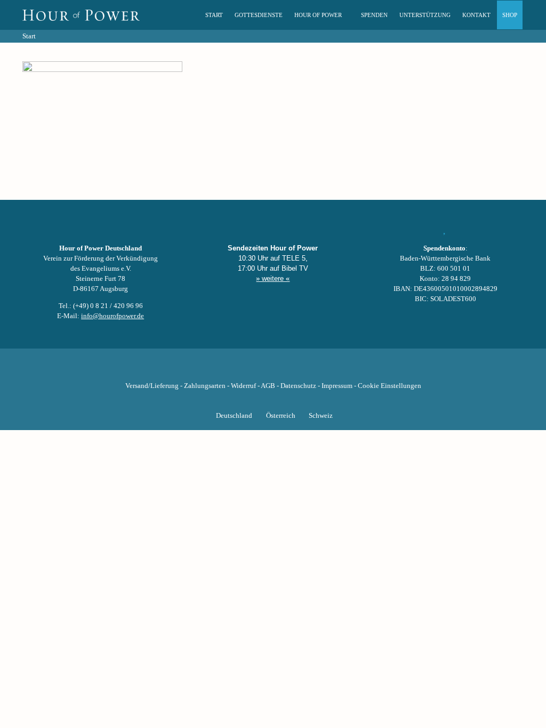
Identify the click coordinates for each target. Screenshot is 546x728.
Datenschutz (298, 386)
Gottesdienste (259, 15)
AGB (268, 386)
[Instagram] (273, 369)
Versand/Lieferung (152, 386)
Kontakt (476, 15)
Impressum (337, 386)
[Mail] (327, 369)
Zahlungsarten (205, 386)
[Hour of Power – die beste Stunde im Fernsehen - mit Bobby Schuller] (81, 15)
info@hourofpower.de (112, 316)
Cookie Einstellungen (389, 386)
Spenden (374, 15)
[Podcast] (309, 369)
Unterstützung (425, 15)
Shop (509, 15)
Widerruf (243, 386)
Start (214, 15)
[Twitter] (237, 369)
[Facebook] (219, 369)
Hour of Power (318, 15)
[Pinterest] (291, 369)
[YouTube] (255, 369)
